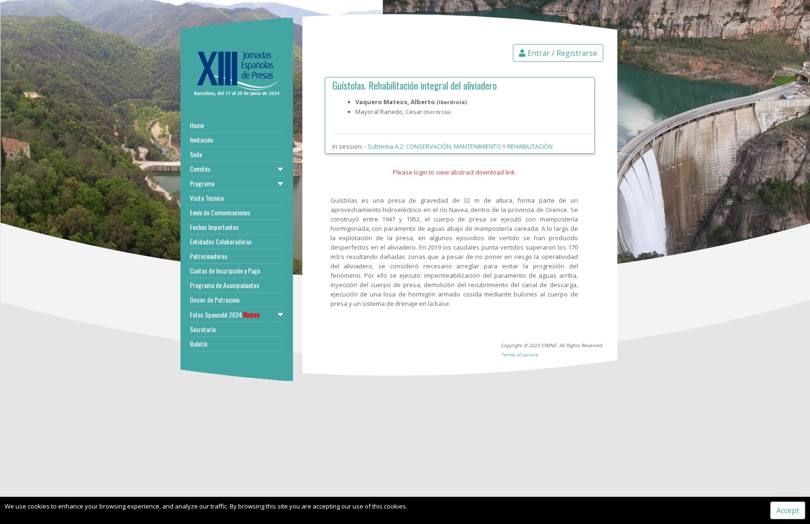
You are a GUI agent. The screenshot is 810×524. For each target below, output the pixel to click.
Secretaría (203, 329)
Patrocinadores (208, 256)
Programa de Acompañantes (224, 285)
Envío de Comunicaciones (220, 212)
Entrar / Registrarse (561, 53)
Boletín (198, 344)
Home (197, 125)
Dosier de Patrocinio (215, 299)
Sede (196, 154)
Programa (202, 183)
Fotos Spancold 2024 (225, 314)
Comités (200, 169)
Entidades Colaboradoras (221, 241)
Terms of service (519, 354)
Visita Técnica (207, 198)
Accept (787, 510)
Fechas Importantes (214, 227)
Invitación (201, 139)
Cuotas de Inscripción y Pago (225, 270)
